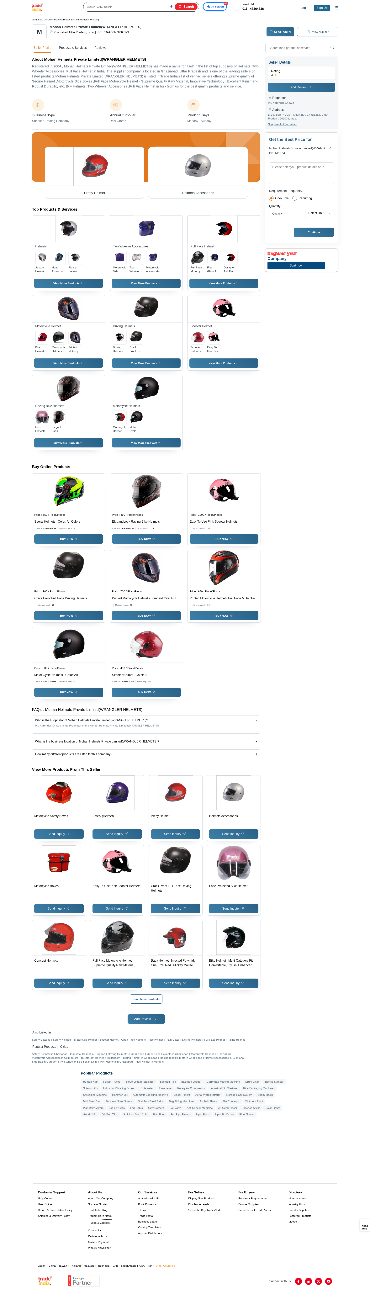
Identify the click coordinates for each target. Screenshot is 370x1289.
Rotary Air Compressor (191, 1088)
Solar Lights (273, 1107)
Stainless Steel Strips (151, 1101)
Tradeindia (37, 19)
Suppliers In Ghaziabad (282, 124)
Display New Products (201, 1198)
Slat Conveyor (231, 1101)
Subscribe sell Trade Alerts (254, 1210)
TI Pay (142, 1210)
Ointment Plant (254, 1101)
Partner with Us (97, 1236)
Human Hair (90, 1081)
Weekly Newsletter (99, 1247)
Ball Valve (175, 1107)
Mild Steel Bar (91, 1101)
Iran (150, 1265)
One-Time (282, 198)
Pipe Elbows (246, 1114)
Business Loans (147, 1221)
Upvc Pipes (203, 1114)
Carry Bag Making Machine (223, 1081)
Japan (41, 1265)
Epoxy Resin (265, 1094)
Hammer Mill (120, 1094)
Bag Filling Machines (181, 1101)
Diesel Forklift (181, 1094)
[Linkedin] (308, 1281)
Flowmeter (165, 1088)
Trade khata (145, 1215)
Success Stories (98, 1204)
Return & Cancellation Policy (55, 1210)
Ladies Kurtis (117, 1107)
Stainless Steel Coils (135, 1114)
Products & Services (73, 47)
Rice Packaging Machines (259, 1088)
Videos (292, 1221)
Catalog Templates (149, 1227)
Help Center (45, 1198)
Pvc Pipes (159, 1114)
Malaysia (89, 1265)
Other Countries (165, 1265)
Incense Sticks (251, 1107)
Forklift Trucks (111, 1081)
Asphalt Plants (208, 1101)
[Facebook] (298, 1281)
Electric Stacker (273, 1081)
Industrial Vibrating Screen (119, 1088)
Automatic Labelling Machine (150, 1094)
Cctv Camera (156, 1107)
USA (142, 1265)
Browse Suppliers (249, 1204)
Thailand (75, 1265)
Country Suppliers (299, 1210)
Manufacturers (297, 1198)
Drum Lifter (252, 1081)
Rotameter (147, 1088)
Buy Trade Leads (198, 1204)
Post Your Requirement (252, 1198)
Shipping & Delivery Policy (54, 1215)
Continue (314, 232)
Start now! (296, 265)
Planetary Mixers (93, 1107)
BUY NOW (66, 539)
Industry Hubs (296, 1204)
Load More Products (146, 999)
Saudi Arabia (128, 1265)
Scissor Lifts (90, 1088)
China (52, 1265)
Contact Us (95, 1230)
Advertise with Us (148, 1198)
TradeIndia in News (100, 1215)
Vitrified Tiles (110, 1114)
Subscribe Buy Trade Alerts (204, 1210)
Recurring (305, 198)
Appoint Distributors (150, 1233)
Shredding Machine (95, 1094)
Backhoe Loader (191, 1081)
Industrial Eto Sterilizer (224, 1088)
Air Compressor (227, 1107)
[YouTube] (328, 1281)
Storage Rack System (239, 1094)
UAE (115, 1265)
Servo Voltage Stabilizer (140, 1081)
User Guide (45, 1204)
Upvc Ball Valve (224, 1114)
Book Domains (147, 1204)
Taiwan (63, 1265)
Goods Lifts (90, 1114)
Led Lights (136, 1107)
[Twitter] (318, 1281)
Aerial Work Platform (207, 1094)
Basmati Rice (168, 1081)
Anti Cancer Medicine (200, 1107)
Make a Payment (98, 1242)
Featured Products (299, 1215)
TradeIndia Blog (97, 1210)
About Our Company (100, 1198)
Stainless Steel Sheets (119, 1101)
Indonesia (103, 1265)
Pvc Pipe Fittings (181, 1114)
